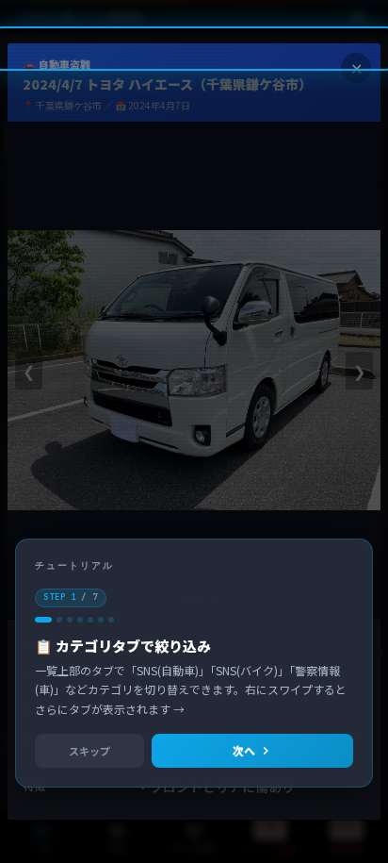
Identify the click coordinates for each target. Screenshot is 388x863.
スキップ (89, 750)
